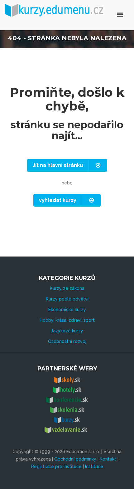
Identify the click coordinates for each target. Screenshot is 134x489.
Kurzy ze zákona (67, 288)
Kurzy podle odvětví (67, 298)
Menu (94, 14)
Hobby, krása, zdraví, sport (67, 320)
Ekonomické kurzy (67, 309)
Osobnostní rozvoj (67, 341)
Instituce (94, 466)
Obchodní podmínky (75, 459)
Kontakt (108, 459)
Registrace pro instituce (56, 466)
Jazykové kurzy (67, 330)
